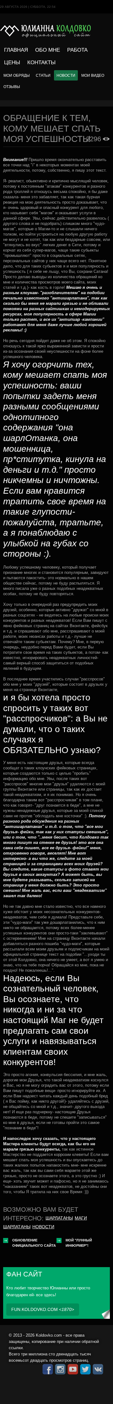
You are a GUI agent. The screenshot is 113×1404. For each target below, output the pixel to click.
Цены (12, 62)
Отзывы (11, 87)
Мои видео (92, 75)
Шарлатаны (59, 1217)
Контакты (41, 62)
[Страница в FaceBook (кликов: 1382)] (47, 1369)
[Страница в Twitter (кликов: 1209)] (85, 1369)
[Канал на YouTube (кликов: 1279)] (72, 1369)
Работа (77, 50)
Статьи (43, 75)
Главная (16, 50)
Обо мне (47, 50)
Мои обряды (16, 75)
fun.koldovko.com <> (42, 1309)
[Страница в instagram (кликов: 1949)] (60, 1369)
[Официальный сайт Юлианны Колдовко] (56, 31)
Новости (65, 75)
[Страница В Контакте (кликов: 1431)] (98, 1369)
